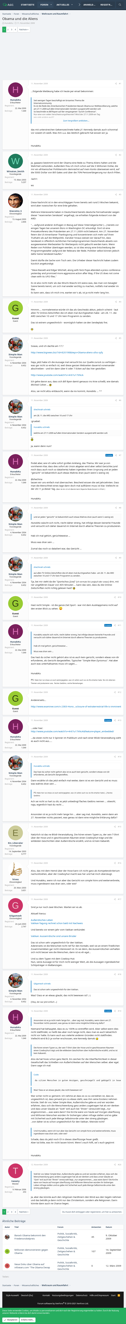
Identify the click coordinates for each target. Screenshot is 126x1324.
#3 (120, 194)
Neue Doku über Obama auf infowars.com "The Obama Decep (32, 1266)
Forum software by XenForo (63, 1303)
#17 (119, 899)
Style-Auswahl (12, 1295)
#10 (119, 597)
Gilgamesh (15, 915)
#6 (120, 400)
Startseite (27, 4)
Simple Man (15, 354)
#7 (120, 455)
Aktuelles (63, 4)
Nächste (23, 29)
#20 (119, 1164)
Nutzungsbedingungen (63, 1295)
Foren (44, 4)
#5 (120, 338)
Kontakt (46, 1295)
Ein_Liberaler (15, 842)
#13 (119, 720)
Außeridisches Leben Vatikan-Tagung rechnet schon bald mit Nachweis (57, 921)
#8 (120, 507)
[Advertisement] (63, 56)
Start (113, 1295)
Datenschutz (81, 1295)
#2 (120, 155)
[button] (51, 5)
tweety (15, 1180)
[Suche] (120, 5)
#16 (119, 863)
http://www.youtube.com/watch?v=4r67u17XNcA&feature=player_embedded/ (72, 731)
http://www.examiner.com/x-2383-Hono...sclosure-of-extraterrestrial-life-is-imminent (76, 706)
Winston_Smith (15, 171)
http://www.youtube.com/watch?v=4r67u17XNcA (57, 374)
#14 (119, 756)
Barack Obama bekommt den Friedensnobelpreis (30, 1237)
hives (15, 879)
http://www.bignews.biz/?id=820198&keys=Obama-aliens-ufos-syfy (67, 352)
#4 (120, 301)
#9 (120, 557)
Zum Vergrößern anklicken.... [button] (76, 120)
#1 (120, 83)
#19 (119, 1011)
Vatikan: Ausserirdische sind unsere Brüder (53, 936)
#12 (119, 692)
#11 (119, 625)
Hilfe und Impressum (99, 1295)
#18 (119, 974)
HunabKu (8, 23)
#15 (119, 826)
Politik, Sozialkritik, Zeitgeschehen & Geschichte (67, 1237)
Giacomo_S (15, 210)
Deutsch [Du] (27, 1295)
